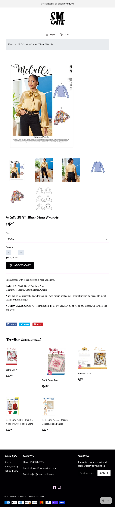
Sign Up (104, 473)
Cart (66, 34)
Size (7, 233)
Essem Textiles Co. (18, 496)
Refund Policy (11, 471)
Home (10, 44)
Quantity (9, 247)
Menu (52, 34)
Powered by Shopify (37, 496)
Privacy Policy (11, 466)
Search (7, 462)
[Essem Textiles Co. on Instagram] (59, 487)
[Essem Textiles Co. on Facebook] (54, 487)
